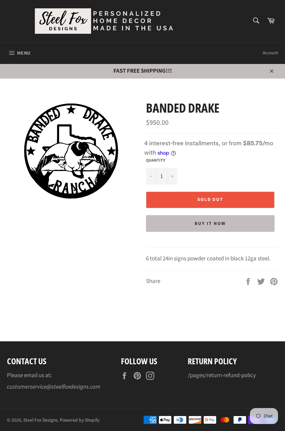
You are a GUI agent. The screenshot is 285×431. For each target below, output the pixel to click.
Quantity (155, 160)
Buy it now (210, 223)
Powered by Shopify (79, 420)
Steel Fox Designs (40, 420)
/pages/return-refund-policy (222, 375)
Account (270, 53)
